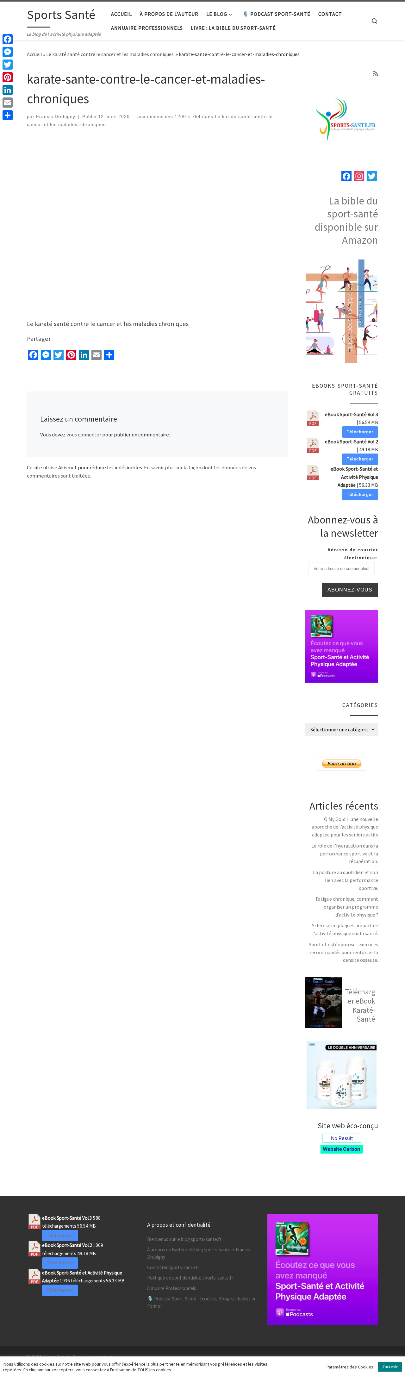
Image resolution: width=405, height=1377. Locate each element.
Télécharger (360, 431)
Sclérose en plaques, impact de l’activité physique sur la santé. (345, 929)
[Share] (7, 115)
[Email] (7, 102)
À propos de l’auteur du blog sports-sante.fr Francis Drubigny (198, 1253)
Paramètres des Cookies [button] (349, 1367)
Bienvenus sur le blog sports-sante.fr (184, 1239)
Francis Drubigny (55, 116)
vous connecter (83, 434)
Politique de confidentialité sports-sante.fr (190, 1278)
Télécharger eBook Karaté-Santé (360, 1005)
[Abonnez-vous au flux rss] (375, 74)
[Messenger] (7, 52)
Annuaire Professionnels (171, 1288)
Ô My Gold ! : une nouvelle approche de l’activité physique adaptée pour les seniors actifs (345, 827)
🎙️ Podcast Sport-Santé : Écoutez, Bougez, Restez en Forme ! (202, 1302)
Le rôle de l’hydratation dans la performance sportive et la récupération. (344, 853)
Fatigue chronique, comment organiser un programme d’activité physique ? (347, 906)
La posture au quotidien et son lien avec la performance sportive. (345, 880)
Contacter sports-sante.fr (173, 1267)
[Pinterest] (7, 77)
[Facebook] (7, 39)
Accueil (34, 54)
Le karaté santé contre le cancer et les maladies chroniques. (110, 54)
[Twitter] (7, 64)
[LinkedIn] (7, 90)
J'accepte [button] (390, 1366)
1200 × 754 (187, 116)
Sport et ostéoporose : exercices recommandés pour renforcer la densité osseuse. (343, 952)
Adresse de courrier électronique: (352, 554)
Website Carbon (341, 1149)
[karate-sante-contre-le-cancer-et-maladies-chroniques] (157, 227)
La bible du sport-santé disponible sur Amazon (346, 220)
